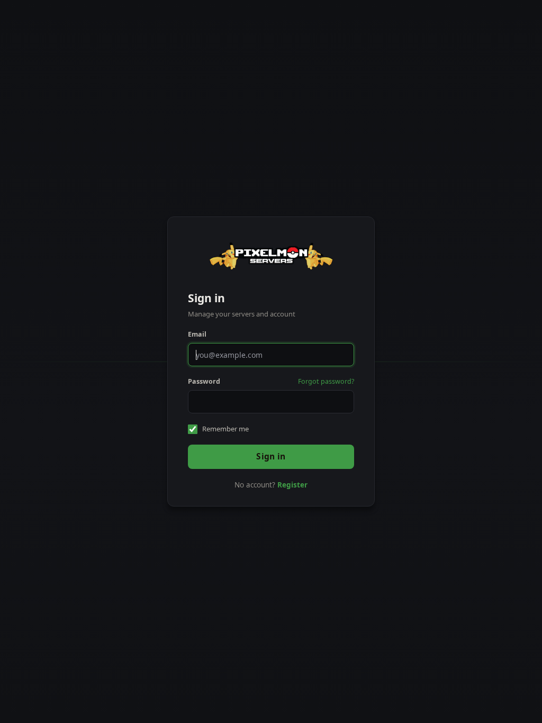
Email (197, 334)
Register (292, 485)
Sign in (270, 456)
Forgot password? (326, 381)
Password (204, 381)
